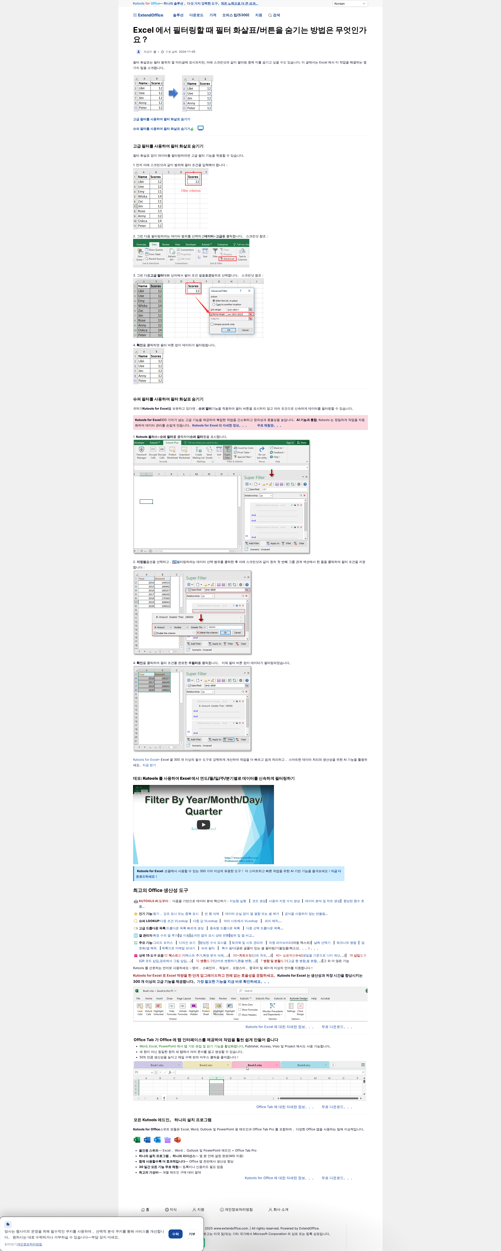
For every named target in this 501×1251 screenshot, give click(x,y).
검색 (276, 15)
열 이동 (184, 935)
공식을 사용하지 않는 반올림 (305, 914)
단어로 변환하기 (225, 961)
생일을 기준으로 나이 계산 (321, 955)
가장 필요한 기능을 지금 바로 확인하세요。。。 (234, 981)
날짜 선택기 (322, 943)
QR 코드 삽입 (149, 961)
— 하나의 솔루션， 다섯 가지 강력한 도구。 (196, 3)
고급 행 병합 (297, 961)
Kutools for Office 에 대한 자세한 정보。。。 (280, 1178)
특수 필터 (228, 948)
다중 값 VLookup (205, 921)
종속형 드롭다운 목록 (225, 928)
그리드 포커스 (163, 943)
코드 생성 (259, 901)
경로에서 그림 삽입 (173, 961)
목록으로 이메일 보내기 (178, 948)
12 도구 (174, 955)
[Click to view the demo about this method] (199, 129)
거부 (192, 1234)
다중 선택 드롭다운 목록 (263, 928)
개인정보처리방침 (239, 1209)
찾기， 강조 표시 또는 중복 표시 (176, 914)
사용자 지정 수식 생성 (284, 901)
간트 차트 (259, 955)
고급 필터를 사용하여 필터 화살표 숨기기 (161, 119)
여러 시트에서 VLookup (241, 921)
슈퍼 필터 (208, 948)
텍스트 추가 (194, 955)
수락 (175, 1234)
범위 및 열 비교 (241, 935)
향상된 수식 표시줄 (213, 943)
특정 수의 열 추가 (165, 935)
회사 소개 (280, 1209)
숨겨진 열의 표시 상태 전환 (210, 935)
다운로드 (196, 15)
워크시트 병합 (346, 943)
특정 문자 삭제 (213, 955)
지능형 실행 (238, 901)
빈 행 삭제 (212, 914)
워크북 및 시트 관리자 (247, 943)
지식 (173, 1209)
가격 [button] (212, 15)
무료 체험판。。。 (270, 425)
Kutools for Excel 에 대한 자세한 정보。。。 (281, 1027)
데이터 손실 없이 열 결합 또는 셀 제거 (252, 914)
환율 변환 (244, 961)
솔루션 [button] (178, 15)
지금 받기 (149, 765)
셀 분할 (311, 961)
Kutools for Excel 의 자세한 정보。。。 (220, 425)
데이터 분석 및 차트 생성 (322, 901)
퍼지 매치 (271, 921)
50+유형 (242, 955)
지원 (258, 15)
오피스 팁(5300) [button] (235, 15)
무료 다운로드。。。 (338, 1027)
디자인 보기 (187, 943)
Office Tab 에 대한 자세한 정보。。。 (286, 1107)
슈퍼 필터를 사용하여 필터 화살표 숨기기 (161, 129)
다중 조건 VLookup (174, 921)
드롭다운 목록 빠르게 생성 (185, 928)
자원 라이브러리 (280, 943)
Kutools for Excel (145, 759)
